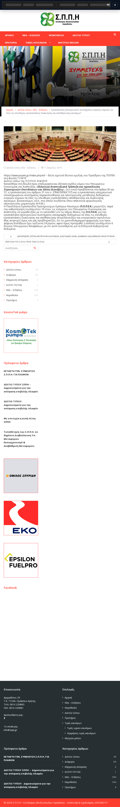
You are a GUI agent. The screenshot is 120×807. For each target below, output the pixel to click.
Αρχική (68, 697)
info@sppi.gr (10, 729)
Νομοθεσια (56, 35)
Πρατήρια (11, 300)
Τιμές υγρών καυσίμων (79, 728)
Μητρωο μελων (68, 42)
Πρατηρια (11, 42)
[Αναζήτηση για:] (21, 248)
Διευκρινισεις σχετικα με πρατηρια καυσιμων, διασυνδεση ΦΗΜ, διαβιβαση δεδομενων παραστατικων (66, 236)
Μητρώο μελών (73, 738)
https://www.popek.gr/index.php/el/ (25, 175)
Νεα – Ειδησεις (31, 35)
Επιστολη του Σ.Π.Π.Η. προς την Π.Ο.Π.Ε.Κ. (25, 241)
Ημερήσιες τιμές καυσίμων (81, 733)
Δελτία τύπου (13, 167)
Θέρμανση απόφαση (17, 279)
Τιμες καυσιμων (36, 42)
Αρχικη (9, 35)
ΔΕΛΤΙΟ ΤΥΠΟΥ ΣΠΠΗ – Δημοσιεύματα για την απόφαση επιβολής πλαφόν (21, 388)
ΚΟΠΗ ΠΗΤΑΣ (14, 284)
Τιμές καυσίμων (73, 723)
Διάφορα (11, 274)
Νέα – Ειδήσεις (14, 289)
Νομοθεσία (12, 295)
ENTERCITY (101, 802)
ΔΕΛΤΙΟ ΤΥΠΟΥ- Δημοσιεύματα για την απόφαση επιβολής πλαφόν (21, 405)
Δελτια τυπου (81, 35)
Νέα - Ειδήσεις (28, 167)
